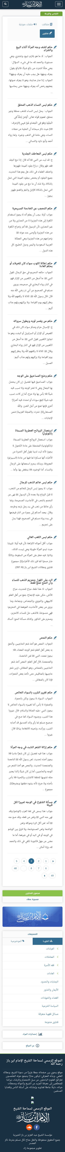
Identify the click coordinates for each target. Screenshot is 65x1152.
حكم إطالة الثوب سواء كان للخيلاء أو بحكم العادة (31, 265)
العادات (50, 973)
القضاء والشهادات (49, 998)
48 (15, 868)
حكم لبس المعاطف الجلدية (37, 153)
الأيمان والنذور (51, 990)
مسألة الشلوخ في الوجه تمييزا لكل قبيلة (33, 804)
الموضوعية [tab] (16, 941)
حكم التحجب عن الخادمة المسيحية (32, 208)
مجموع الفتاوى (32, 893)
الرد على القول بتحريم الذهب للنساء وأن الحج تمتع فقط (32, 582)
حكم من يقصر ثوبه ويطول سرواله (32, 321)
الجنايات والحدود (49, 982)
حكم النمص (45, 637)
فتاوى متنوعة (51, 1022)
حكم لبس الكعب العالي (39, 537)
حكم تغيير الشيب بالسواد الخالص (33, 692)
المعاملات (49, 957)
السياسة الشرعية (50, 1006)
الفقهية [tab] (46, 941)
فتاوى (45, 33)
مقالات (46, 24)
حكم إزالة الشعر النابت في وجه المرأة (31, 747)
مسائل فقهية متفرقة (48, 1014)
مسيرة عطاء (32, 899)
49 (52, 875)
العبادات (50, 949)
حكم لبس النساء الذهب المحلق (35, 105)
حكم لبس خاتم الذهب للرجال (36, 482)
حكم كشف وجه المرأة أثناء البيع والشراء (34, 49)
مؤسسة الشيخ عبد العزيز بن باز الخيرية (32, 1135)
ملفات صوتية (26, 24)
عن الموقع (31, 1046)
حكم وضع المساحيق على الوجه (34, 376)
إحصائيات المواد (30, 1034)
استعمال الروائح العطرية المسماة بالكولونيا (33, 432)
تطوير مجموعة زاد (32, 1148)
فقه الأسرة (49, 965)
